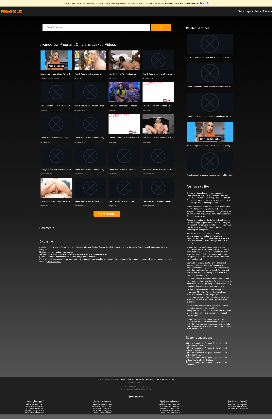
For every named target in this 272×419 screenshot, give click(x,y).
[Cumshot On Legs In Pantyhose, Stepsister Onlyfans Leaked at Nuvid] (124, 133)
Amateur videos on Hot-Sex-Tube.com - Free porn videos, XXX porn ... (172, 169)
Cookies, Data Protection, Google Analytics (180, 3)
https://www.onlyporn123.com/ (170, 412)
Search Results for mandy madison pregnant (93, 201)
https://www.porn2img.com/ (237, 403)
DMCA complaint (54, 261)
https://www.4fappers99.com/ (34, 403)
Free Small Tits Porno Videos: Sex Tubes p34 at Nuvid (131, 74)
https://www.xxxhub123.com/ (102, 405)
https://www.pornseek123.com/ (169, 405)
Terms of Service (263, 11)
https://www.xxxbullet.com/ (102, 403)
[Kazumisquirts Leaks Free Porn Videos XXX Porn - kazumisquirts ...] (56, 69)
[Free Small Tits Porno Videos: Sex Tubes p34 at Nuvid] (124, 69)
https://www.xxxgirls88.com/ (102, 412)
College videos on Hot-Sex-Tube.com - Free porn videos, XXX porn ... (69, 169)
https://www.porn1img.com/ (237, 401)
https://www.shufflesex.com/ (34, 412)
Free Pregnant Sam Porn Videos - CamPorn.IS (128, 201)
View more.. (106, 213)
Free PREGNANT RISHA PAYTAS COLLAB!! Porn (60, 106)
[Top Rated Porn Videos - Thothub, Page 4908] (124, 101)
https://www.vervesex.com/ (102, 401)
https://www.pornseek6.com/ (169, 407)
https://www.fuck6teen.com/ (170, 403)
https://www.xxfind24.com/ (102, 408)
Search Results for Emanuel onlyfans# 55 (58, 137)
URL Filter (160, 379)
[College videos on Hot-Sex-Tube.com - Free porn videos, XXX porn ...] (56, 165)
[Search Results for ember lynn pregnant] (90, 101)
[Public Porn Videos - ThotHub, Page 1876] (56, 197)
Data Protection (148, 379)
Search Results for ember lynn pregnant (91, 106)
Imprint (249, 11)
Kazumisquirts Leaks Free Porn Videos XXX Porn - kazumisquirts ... (68, 74)
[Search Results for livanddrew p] (90, 69)
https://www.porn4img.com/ (237, 407)
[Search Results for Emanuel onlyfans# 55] (56, 133)
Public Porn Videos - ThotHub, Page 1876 (58, 201)
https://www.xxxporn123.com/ (102, 407)
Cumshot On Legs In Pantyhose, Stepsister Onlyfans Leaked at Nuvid (137, 137)
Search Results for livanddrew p (88, 74)
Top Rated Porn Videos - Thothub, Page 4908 (128, 106)
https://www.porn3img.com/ (237, 405)
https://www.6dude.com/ (34, 407)
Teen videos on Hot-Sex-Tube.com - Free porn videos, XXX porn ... (170, 201)
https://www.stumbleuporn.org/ (237, 408)
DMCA (241, 11)
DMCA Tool (169, 379)
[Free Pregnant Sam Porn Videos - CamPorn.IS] (124, 197)
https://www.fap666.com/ (34, 408)
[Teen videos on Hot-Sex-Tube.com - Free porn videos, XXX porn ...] (158, 197)
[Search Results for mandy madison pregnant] (90, 197)
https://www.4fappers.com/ (34, 401)
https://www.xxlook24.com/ (102, 410)
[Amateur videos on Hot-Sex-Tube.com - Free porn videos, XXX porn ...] (158, 165)
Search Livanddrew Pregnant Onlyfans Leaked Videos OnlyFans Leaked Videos (206, 358)
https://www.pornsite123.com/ (35, 410)
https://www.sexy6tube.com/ (169, 401)
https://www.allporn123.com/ (169, 410)
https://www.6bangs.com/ (34, 405)
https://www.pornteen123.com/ (170, 408)
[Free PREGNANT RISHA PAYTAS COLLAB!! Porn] (56, 101)
